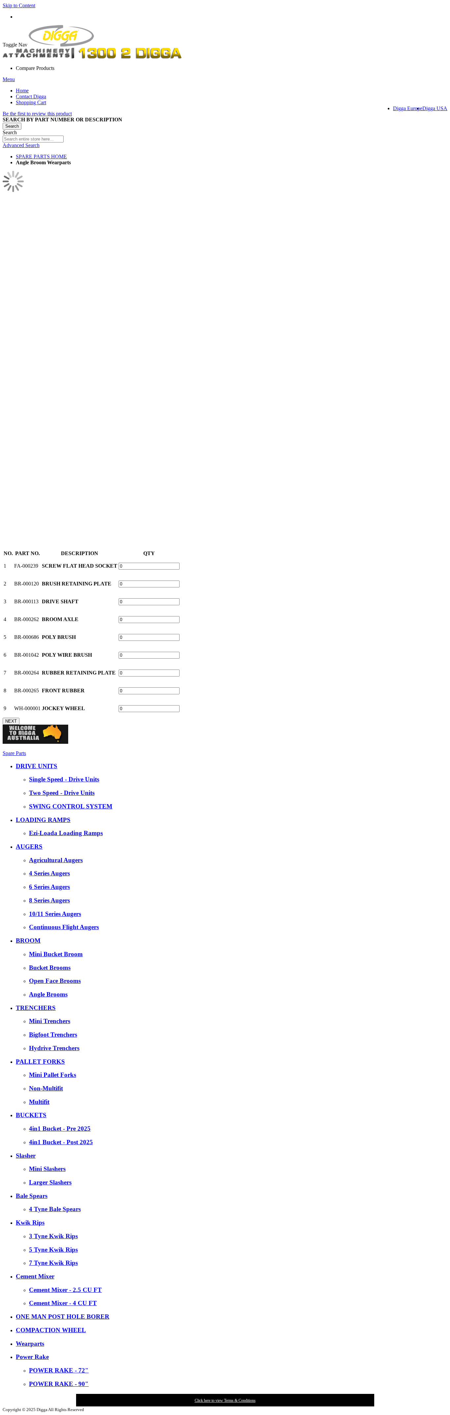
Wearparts (30, 1343)
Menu (9, 79)
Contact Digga (31, 96)
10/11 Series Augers (55, 913)
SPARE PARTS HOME (41, 156)
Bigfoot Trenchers (53, 1034)
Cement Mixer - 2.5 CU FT (65, 1289)
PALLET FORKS (40, 1061)
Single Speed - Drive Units (64, 779)
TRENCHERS (36, 1007)
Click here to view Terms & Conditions (225, 1400)
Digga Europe (407, 108)
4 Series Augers (49, 873)
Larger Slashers (50, 1182)
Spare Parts (14, 753)
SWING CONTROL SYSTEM (70, 806)
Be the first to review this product (37, 113)
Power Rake (32, 1356)
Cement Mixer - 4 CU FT (63, 1303)
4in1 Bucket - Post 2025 (61, 1142)
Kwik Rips (30, 1222)
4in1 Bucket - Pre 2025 (60, 1128)
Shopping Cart (31, 102)
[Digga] (61, 44)
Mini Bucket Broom (56, 954)
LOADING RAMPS (43, 819)
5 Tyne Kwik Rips (53, 1249)
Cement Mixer (35, 1276)
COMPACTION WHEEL (51, 1330)
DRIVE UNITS (36, 766)
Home (22, 90)
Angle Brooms (48, 994)
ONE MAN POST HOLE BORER (62, 1316)
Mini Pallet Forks (52, 1074)
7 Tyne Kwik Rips (53, 1262)
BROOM (28, 940)
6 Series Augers (49, 886)
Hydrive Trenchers (54, 1048)
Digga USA (434, 108)
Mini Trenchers (49, 1021)
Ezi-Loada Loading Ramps (66, 833)
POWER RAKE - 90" (59, 1383)
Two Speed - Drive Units (62, 792)
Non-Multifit (46, 1088)
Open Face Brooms (55, 980)
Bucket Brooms (49, 967)
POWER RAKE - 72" (59, 1370)
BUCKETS (31, 1115)
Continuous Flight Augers (64, 927)
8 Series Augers (49, 900)
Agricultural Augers (56, 860)
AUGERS (29, 846)
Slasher (26, 1155)
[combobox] (33, 139)
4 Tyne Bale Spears (55, 1209)
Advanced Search (21, 145)
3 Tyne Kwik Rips (53, 1236)
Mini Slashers (47, 1168)
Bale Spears (31, 1195)
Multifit (39, 1101)
